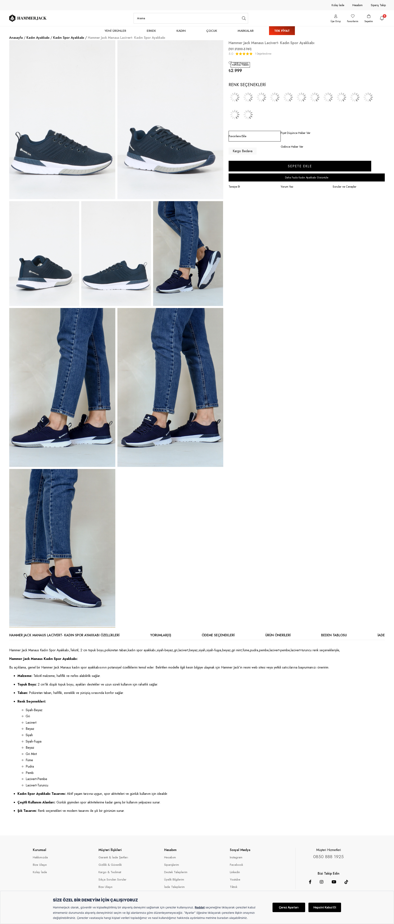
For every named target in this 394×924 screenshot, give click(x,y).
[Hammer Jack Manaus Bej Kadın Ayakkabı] (341, 97)
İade (381, 635)
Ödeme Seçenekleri (218, 635)
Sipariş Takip (378, 5)
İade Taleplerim (174, 887)
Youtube (235, 879)
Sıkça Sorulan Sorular (112, 879)
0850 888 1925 (328, 856)
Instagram (236, 857)
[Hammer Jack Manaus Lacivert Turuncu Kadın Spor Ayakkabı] (248, 114)
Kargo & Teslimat (109, 872)
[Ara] (244, 18)
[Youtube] (334, 882)
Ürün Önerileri (278, 635)
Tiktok (233, 887)
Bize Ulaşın (40, 865)
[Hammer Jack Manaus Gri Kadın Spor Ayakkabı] (235, 97)
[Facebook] (310, 882)
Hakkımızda (40, 857)
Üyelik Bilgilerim (174, 879)
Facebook (236, 865)
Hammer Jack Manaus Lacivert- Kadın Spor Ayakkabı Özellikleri (64, 635)
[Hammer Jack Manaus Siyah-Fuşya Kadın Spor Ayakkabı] (301, 97)
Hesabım (357, 5)
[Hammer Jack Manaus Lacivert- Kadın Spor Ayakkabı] (248, 97)
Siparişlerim (171, 865)
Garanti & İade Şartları (113, 857)
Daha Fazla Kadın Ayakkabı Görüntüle (306, 177)
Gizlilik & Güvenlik (110, 865)
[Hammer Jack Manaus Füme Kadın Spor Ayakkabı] (355, 97)
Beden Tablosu (334, 635)
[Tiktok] (346, 882)
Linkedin (235, 872)
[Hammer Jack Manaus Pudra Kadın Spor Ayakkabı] (368, 97)
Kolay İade (338, 5)
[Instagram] (321, 882)
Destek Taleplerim (175, 872)
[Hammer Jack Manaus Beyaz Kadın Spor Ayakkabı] (261, 97)
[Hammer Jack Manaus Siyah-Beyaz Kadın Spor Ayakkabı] (275, 97)
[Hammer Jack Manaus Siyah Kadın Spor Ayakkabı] (288, 97)
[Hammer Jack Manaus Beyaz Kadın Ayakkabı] (315, 97)
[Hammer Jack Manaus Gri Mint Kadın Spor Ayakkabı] (328, 97)
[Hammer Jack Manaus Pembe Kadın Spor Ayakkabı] (235, 114)
